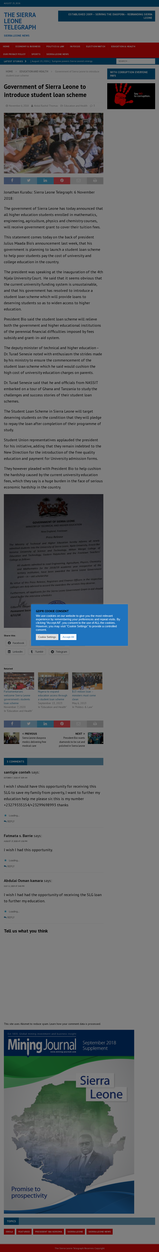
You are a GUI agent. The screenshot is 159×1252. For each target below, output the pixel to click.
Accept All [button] (68, 637)
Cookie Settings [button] (47, 637)
